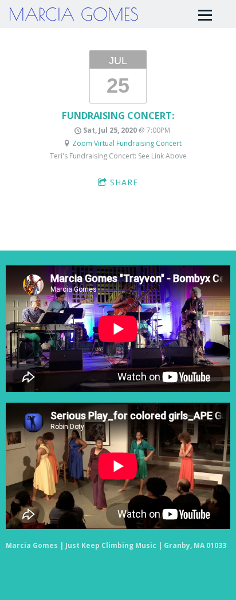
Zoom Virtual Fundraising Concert (127, 143)
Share (124, 182)
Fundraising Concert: (118, 115)
